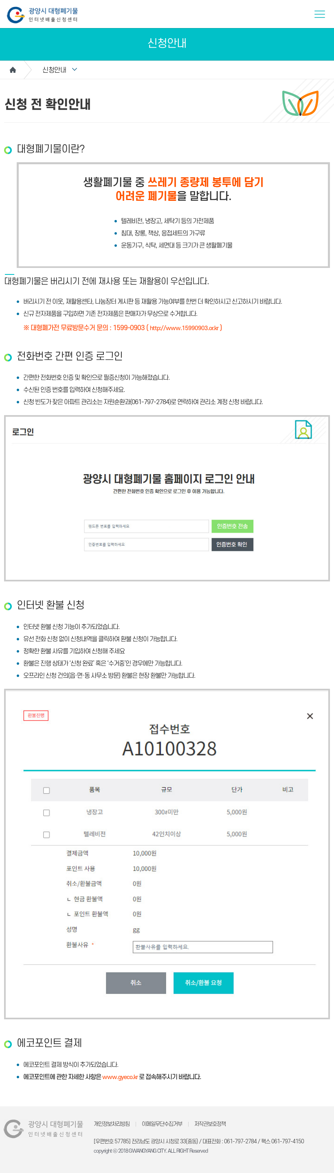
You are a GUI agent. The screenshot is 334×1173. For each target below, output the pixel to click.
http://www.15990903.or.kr (184, 328)
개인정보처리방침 (112, 1124)
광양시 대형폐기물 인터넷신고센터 (42, 15)
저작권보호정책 (210, 1124)
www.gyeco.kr (120, 1077)
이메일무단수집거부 (162, 1124)
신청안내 (54, 70)
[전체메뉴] (319, 14)
